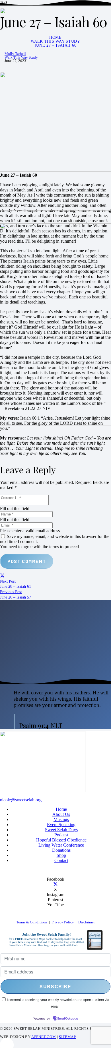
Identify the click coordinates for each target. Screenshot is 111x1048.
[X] (55, 884)
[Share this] (2, 575)
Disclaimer (86, 922)
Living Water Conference (61, 845)
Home (61, 809)
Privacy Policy (63, 922)
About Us (61, 814)
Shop (61, 855)
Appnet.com (43, 1037)
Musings (61, 819)
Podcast (61, 834)
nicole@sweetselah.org (21, 799)
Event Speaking (61, 824)
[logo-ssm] (42, 790)
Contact (61, 860)
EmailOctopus (67, 1018)
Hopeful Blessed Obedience (61, 839)
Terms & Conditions (31, 922)
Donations (61, 850)
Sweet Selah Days (61, 829)
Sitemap (67, 1037)
